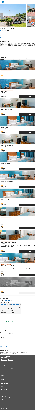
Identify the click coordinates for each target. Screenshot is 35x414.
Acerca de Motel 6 (3, 365)
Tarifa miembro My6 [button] (9, 58)
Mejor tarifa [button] (2, 58)
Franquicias (2, 386)
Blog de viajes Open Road (5, 371)
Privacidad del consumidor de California (7, 400)
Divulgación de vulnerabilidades (5, 399)
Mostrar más (2, 310)
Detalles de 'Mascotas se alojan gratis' (6, 397)
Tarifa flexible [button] (16, 58)
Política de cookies (4, 404)
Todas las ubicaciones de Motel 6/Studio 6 (7, 368)
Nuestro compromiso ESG (4, 389)
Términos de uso (3, 396)
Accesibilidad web (3, 394)
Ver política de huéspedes (4, 346)
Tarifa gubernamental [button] (23, 58)
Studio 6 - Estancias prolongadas (6, 367)
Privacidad (2, 393)
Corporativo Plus (3, 375)
